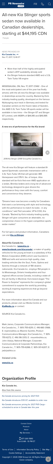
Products (26, 426)
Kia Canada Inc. (9, 385)
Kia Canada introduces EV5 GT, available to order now (24, 400)
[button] (26, 144)
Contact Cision (26, 423)
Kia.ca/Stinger (17, 235)
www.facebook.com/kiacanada (17, 249)
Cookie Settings (15, 453)
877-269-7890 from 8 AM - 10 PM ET (26, 440)
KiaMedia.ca (8, 306)
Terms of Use (7, 449)
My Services (25, 432)
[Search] (49, 4)
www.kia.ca (23, 246)
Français (6, 38)
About (26, 429)
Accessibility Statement (35, 453)
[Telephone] (42, 4)
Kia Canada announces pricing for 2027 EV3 (20, 396)
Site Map (45, 449)
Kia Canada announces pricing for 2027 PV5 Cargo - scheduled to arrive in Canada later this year (24, 406)
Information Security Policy (28, 449)
